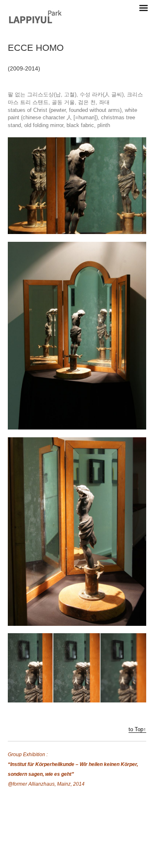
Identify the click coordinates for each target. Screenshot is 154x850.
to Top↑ (137, 729)
